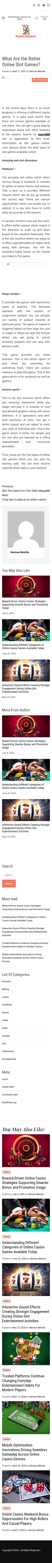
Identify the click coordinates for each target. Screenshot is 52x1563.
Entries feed (8, 1087)
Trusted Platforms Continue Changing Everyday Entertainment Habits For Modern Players (23, 1383)
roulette (5, 1036)
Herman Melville (37, 71)
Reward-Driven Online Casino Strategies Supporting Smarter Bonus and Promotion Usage (25, 604)
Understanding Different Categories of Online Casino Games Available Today (23, 646)
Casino (5, 997)
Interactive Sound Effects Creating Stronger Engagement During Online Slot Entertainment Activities (26, 688)
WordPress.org (9, 1102)
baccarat (6, 981)
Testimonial (8, 1051)
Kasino (5, 1012)
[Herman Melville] (26, 529)
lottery (5, 1020)
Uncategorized (9, 1059)
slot (4, 1043)
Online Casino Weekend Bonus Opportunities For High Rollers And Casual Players (25, 1519)
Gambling (7, 1004)
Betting (5, 989)
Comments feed (10, 1094)
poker (4, 1028)
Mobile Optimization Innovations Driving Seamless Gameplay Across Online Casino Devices (23, 958)
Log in (5, 1079)
